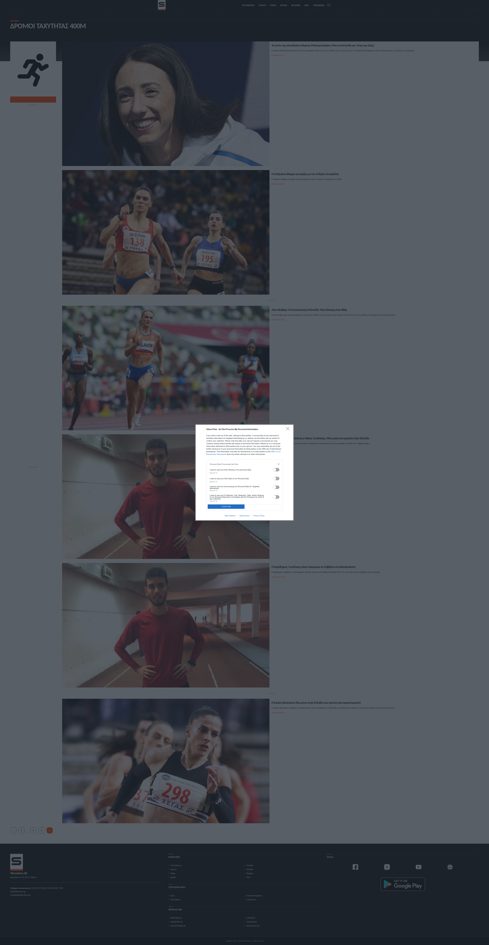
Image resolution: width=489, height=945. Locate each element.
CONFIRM (226, 507)
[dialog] (244, 472)
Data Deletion (230, 516)
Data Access (244, 516)
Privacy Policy (258, 516)
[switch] (276, 469)
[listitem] (244, 464)
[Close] (288, 429)
